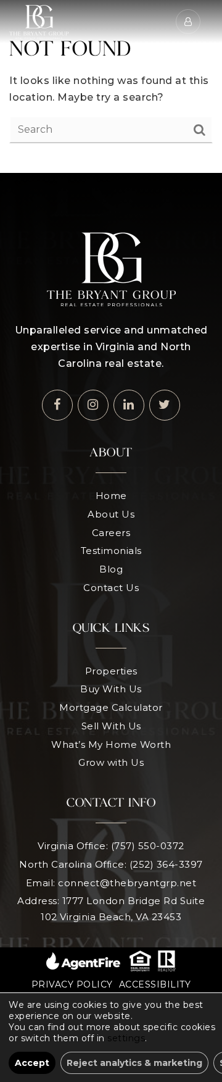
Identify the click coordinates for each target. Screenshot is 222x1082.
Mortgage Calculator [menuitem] (111, 707)
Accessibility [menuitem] (155, 984)
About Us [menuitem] (111, 514)
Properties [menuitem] (111, 671)
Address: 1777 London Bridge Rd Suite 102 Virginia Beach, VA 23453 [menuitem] (111, 909)
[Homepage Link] (38, 21)
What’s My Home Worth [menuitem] (111, 744)
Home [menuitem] (111, 495)
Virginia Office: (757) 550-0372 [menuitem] (111, 846)
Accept (32, 1062)
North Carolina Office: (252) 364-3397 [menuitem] (111, 864)
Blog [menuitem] (111, 569)
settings (126, 1038)
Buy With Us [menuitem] (111, 689)
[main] (111, 86)
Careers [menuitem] (111, 533)
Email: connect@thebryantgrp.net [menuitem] (111, 883)
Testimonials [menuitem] (111, 550)
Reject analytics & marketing (134, 1062)
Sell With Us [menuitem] (111, 726)
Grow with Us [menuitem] (111, 762)
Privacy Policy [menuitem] (72, 984)
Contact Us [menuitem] (111, 587)
